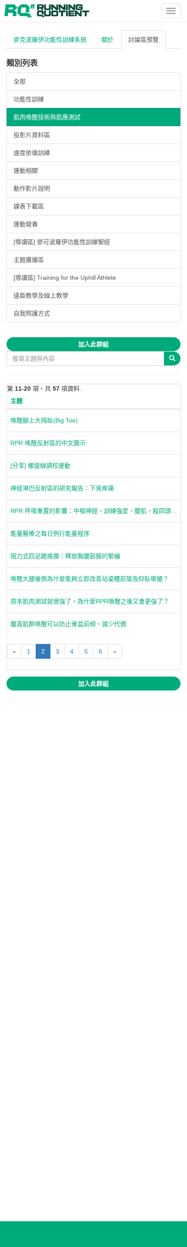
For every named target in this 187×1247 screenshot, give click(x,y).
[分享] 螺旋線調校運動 (40, 465)
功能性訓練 (28, 99)
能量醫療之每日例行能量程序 (50, 533)
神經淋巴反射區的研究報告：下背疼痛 (62, 488)
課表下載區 (28, 206)
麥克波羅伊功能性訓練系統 (50, 39)
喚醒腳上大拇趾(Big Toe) (44, 420)
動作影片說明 (31, 188)
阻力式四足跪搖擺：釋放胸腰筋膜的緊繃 (65, 556)
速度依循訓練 (31, 152)
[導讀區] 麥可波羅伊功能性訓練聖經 (61, 241)
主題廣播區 (28, 259)
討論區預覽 (143, 39)
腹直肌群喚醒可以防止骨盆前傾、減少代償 (68, 623)
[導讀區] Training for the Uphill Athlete (64, 277)
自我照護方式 (31, 313)
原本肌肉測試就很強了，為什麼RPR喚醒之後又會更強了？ (89, 601)
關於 (107, 39)
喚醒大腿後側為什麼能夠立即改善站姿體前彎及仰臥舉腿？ (89, 578)
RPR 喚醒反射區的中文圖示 (48, 442)
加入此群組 (93, 344)
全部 (19, 81)
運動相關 (25, 170)
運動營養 (25, 224)
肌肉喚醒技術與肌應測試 (46, 117)
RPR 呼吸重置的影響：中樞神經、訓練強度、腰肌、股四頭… (93, 510)
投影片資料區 (31, 134)
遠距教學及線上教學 (40, 295)
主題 (16, 400)
